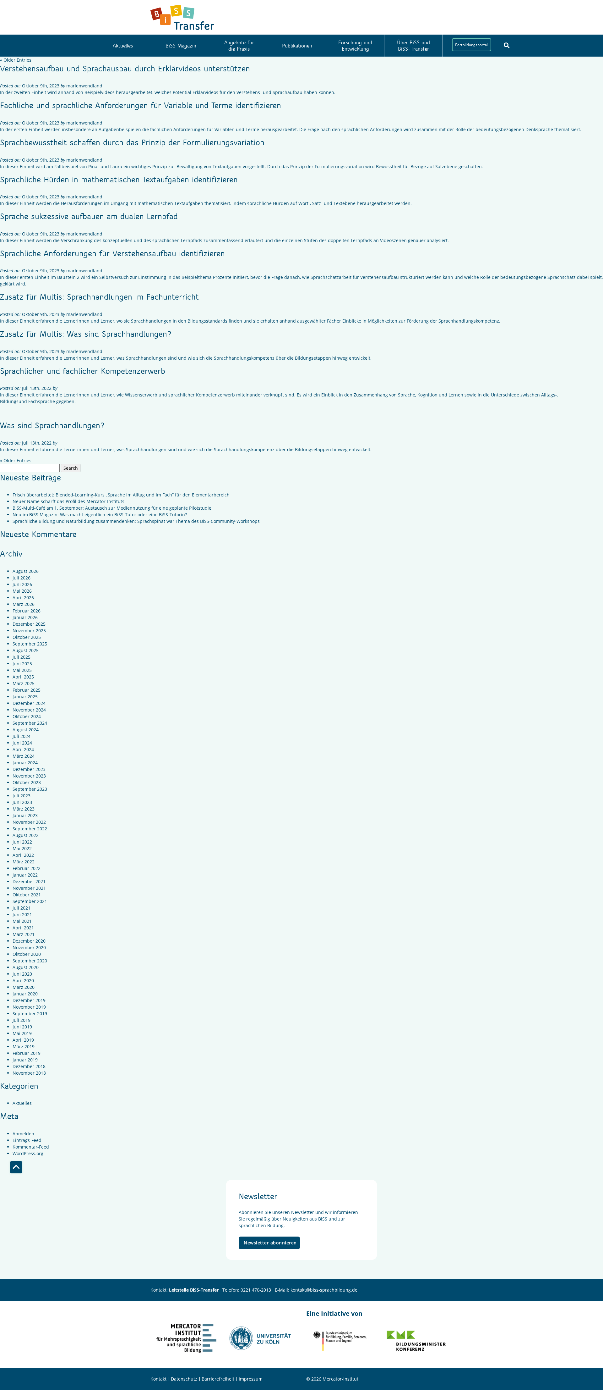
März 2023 (24, 809)
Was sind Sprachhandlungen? (52, 425)
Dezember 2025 (29, 624)
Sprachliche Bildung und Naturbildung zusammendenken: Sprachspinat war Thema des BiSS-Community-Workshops (136, 521)
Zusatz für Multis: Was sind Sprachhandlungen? (85, 333)
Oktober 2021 (27, 895)
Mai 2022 (22, 848)
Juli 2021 (21, 908)
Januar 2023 (25, 815)
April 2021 (23, 928)
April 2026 (23, 598)
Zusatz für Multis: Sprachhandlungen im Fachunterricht (99, 296)
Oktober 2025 (27, 637)
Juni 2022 (22, 842)
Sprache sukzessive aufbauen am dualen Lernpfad (89, 216)
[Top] (16, 1167)
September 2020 (30, 961)
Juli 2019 (21, 1020)
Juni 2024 (22, 743)
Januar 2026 (25, 617)
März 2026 (24, 604)
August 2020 (26, 967)
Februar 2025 (27, 690)
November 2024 (29, 710)
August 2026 (26, 571)
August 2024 (26, 730)
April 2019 (23, 1040)
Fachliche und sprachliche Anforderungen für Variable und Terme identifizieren (140, 105)
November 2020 (29, 947)
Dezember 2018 (29, 1066)
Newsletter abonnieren (270, 1243)
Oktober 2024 (27, 716)
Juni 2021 (22, 914)
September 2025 (30, 644)
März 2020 (24, 987)
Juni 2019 (22, 1027)
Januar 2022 (25, 875)
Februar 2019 (27, 1053)
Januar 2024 (25, 763)
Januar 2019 (25, 1060)
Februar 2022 (27, 868)
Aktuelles (123, 45)
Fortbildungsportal (471, 44)
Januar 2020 (25, 994)
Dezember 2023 (29, 769)
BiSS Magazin (181, 45)
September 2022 (30, 829)
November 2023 (29, 776)
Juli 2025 (21, 657)
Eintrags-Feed (27, 1140)
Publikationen (297, 45)
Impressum (251, 1379)
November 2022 (29, 822)
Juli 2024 (21, 736)
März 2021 (24, 934)
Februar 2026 (27, 611)
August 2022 (26, 835)
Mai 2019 (22, 1033)
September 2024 (30, 723)
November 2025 (29, 631)
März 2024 (24, 756)
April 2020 (23, 980)
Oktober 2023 (27, 782)
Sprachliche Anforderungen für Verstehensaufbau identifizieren (112, 253)
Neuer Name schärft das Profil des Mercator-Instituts (68, 501)
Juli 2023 (21, 796)
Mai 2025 (22, 670)
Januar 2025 (25, 697)
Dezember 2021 (29, 881)
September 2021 (30, 901)
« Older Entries (15, 60)
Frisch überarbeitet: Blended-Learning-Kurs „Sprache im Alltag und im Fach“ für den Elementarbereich (121, 495)
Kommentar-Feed (31, 1147)
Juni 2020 (22, 974)
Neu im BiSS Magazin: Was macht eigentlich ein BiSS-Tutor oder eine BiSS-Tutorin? (100, 515)
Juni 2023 (22, 802)
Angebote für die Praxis (239, 45)
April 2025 (23, 677)
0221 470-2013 (256, 1290)
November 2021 (29, 888)
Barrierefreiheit (218, 1379)
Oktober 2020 (27, 954)
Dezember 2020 (29, 941)
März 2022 (24, 862)
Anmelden (23, 1134)
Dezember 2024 (29, 703)
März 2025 (24, 683)
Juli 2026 (21, 578)
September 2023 (30, 789)
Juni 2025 (22, 664)
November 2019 (29, 1007)
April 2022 (23, 855)
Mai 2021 (22, 921)
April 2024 (23, 749)
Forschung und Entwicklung (355, 45)
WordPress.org (28, 1153)
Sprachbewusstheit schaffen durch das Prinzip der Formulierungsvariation (132, 142)
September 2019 (30, 1013)
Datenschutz (184, 1379)
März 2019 (24, 1046)
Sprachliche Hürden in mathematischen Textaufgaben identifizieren (119, 179)
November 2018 (29, 1073)
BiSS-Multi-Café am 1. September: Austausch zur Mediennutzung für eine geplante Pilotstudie (112, 508)
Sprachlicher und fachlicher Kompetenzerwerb (82, 370)
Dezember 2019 (29, 1000)
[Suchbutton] (506, 45)
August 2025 (26, 650)
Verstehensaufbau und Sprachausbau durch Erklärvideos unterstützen (125, 68)
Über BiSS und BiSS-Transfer (413, 45)
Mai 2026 (22, 591)
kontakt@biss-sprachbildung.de (324, 1290)
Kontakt (158, 1379)
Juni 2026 (22, 584)
